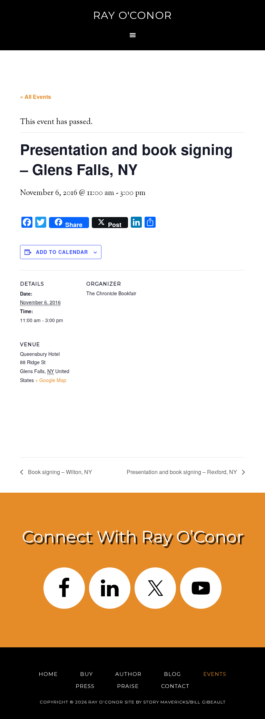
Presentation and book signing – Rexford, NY (182, 472)
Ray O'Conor (132, 15)
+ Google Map (50, 380)
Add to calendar (62, 251)
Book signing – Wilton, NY (59, 472)
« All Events (35, 97)
